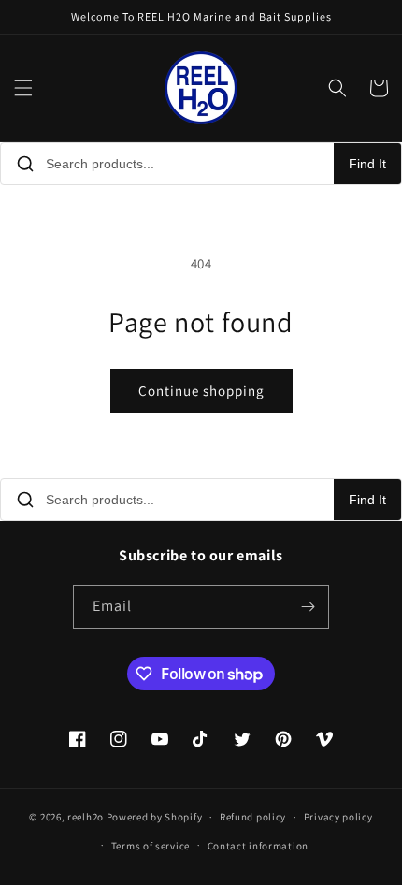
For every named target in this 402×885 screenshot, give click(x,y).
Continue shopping (201, 390)
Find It (367, 163)
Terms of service (150, 845)
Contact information (258, 845)
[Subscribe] (307, 607)
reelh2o (85, 816)
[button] (23, 88)
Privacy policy (338, 816)
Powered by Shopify (155, 816)
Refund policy (253, 816)
